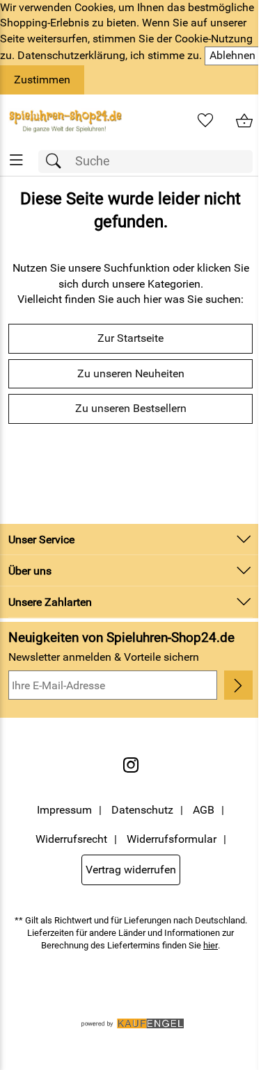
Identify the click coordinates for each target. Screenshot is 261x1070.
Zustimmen (42, 79)
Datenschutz (142, 809)
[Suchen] (57, 161)
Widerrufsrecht (71, 839)
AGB (203, 809)
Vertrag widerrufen (131, 869)
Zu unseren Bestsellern (131, 408)
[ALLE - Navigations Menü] (16, 160)
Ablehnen (232, 55)
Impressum (64, 809)
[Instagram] (131, 765)
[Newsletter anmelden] (238, 685)
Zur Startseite (130, 338)
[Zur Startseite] (65, 121)
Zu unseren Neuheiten (130, 373)
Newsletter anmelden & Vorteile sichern (103, 657)
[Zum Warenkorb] (244, 121)
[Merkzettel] (205, 121)
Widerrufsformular (171, 839)
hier (210, 945)
